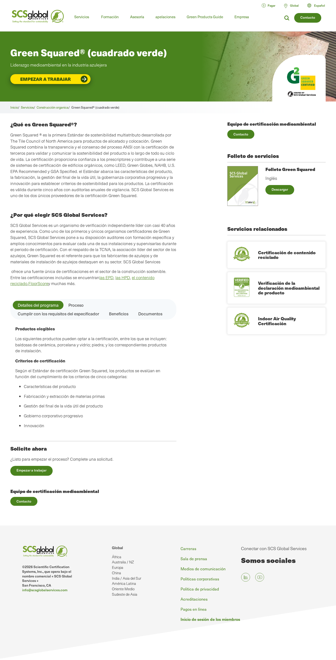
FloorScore (38, 283)
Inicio (14, 107)
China (116, 572)
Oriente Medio (123, 588)
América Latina (124, 583)
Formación (110, 16)
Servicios (81, 16)
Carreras (188, 548)
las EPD (106, 277)
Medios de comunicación (203, 569)
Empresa (241, 16)
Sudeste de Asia (124, 594)
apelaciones (165, 16)
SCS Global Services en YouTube (259, 577)
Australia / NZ (123, 561)
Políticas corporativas (200, 579)
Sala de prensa (194, 558)
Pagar (271, 5)
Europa (117, 567)
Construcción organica (52, 107)
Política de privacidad (200, 589)
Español (319, 5)
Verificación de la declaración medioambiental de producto (289, 288)
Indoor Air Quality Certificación (277, 321)
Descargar (280, 189)
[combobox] (318, 5)
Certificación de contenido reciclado (287, 255)
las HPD (122, 277)
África (116, 556)
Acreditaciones (194, 599)
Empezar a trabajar (45, 79)
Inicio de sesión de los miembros (210, 619)
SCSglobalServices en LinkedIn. (245, 577)
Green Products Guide (205, 16)
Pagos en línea (194, 609)
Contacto (307, 17)
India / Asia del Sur (126, 578)
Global (117, 547)
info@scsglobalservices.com (44, 589)
